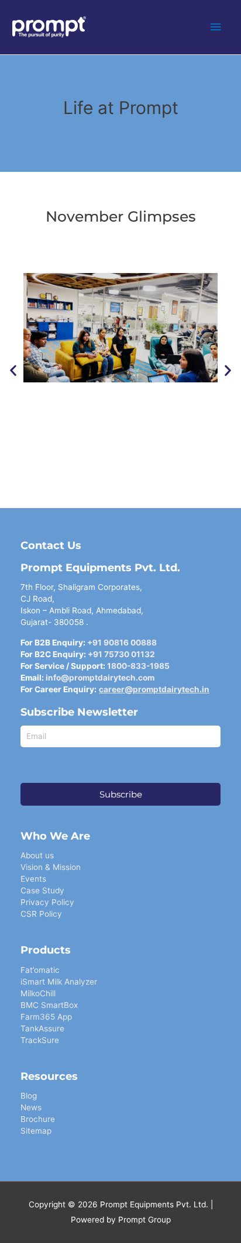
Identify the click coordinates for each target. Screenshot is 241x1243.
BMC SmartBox (49, 1005)
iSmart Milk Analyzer (58, 981)
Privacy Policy (47, 902)
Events (33, 878)
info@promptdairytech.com (100, 677)
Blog (28, 1095)
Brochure (37, 1119)
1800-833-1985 (138, 666)
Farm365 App (46, 1016)
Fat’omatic (40, 970)
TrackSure (39, 1040)
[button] (13, 370)
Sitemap (35, 1130)
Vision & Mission (50, 867)
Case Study (42, 890)
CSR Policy (41, 914)
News (31, 1107)
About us (37, 855)
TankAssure (42, 1028)
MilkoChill (38, 993)
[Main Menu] (215, 27)
